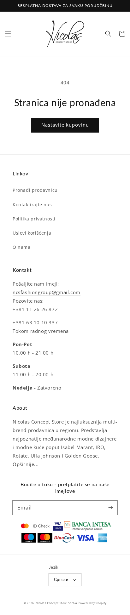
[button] (8, 34)
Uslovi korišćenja (32, 233)
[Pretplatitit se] (110, 508)
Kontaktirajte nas (32, 205)
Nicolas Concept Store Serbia (56, 603)
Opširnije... (25, 464)
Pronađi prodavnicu (35, 190)
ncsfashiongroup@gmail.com (46, 292)
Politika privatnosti (34, 219)
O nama (22, 247)
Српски (61, 579)
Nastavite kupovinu (65, 125)
